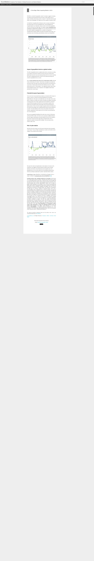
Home (7, 4)
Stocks (47, 222)
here (51, 175)
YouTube (51, 215)
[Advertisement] (61, 25)
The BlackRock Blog (38, 175)
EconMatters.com (31, 215)
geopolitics (43, 222)
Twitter (48, 215)
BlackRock (39, 222)
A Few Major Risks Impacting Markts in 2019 (41, 10)
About (10, 4)
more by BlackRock (46, 175)
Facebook (44, 215)
